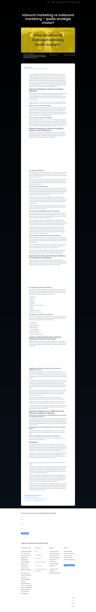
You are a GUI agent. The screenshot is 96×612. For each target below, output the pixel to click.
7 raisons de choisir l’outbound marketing (33, 500)
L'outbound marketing (47, 119)
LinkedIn (41, 68)
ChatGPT (26, 68)
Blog (36, 551)
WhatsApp (37, 68)
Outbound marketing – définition (31, 496)
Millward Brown (55, 430)
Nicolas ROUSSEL (30, 54)
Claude (29, 68)
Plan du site (38, 565)
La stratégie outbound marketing (57, 77)
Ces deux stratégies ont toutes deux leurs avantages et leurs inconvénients (43, 101)
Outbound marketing (71, 54)
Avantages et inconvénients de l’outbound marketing (35, 498)
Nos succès (38, 558)
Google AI (46, 68)
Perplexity (33, 68)
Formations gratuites (40, 562)
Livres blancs (38, 555)
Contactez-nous (69, 565)
